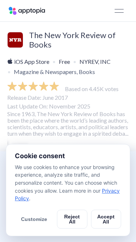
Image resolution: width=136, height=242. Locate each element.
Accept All (106, 219)
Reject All (72, 219)
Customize (34, 219)
